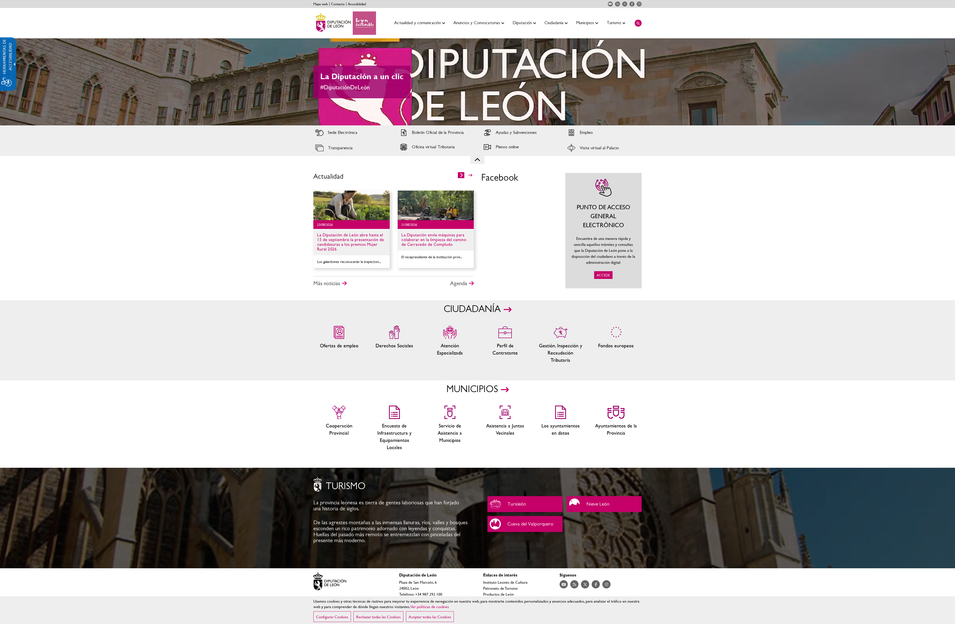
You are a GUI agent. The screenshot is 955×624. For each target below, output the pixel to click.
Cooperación (339, 428)
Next (942, 82)
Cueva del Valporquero (525, 524)
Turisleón (525, 504)
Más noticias (326, 283)
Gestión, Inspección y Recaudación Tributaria (560, 344)
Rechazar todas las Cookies (378, 617)
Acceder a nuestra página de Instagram (639, 3)
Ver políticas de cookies (430, 606)
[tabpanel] (477, 81)
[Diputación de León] (344, 23)
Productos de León (498, 594)
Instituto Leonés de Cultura (505, 582)
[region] (477, 610)
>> (470, 175)
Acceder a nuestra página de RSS (617, 3)
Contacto (338, 4)
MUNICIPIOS (472, 389)
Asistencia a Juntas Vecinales (505, 428)
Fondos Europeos (616, 344)
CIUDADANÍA (472, 309)
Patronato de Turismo (500, 588)
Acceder (351, 132)
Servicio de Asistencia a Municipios (450, 428)
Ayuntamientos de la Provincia (616, 428)
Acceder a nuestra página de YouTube (610, 3)
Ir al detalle (351, 205)
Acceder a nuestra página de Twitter (624, 3)
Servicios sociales (394, 344)
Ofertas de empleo (339, 344)
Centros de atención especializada (450, 344)
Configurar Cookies (332, 617)
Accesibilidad (357, 4)
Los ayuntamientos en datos (560, 428)
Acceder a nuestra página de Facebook (631, 3)
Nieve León (604, 504)
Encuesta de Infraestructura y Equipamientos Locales (394, 428)
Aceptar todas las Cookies (430, 617)
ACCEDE (603, 230)
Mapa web (320, 4)
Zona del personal (505, 344)
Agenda (458, 283)
